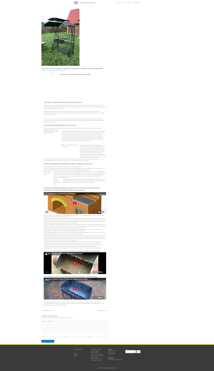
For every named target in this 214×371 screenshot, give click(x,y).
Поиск (126, 349)
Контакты (129, 2)
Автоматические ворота (96, 349)
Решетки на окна (94, 352)
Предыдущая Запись (47, 310)
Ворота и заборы (94, 350)
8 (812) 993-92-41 (136, 2)
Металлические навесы (96, 360)
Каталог (118, 2)
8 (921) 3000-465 (111, 352)
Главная (75, 353)
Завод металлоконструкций (87, 2)
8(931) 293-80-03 (111, 350)
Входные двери (94, 357)
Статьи (54, 70)
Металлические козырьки (96, 358)
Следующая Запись (103, 310)
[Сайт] (97, 336)
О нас (123, 2)
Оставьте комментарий (46, 70)
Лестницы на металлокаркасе (97, 355)
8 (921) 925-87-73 (111, 354)
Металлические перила (96, 354)
